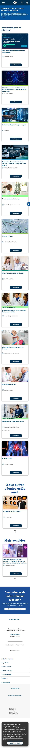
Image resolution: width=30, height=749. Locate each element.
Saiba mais (16, 65)
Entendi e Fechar (15, 743)
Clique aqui (12, 708)
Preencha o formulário (15, 609)
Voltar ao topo (15, 619)
